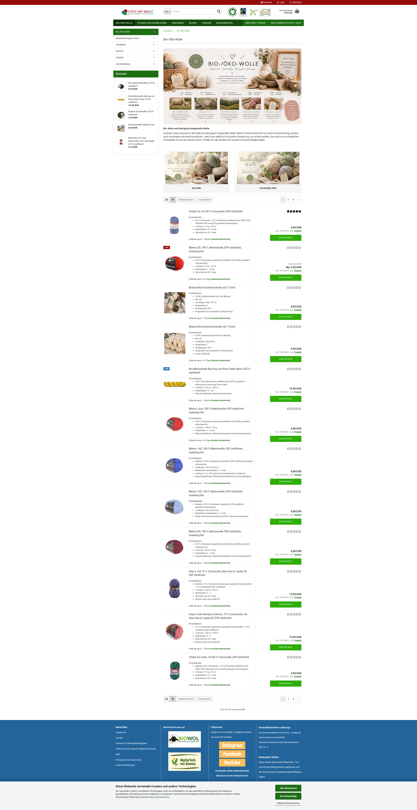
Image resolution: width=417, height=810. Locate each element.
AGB (118, 754)
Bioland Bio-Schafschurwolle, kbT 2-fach (212, 287)
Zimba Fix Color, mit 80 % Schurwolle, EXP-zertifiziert (219, 657)
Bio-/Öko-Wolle (124, 23)
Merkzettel (296, 2)
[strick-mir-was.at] (137, 12)
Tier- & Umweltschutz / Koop (285, 23)
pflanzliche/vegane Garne (152, 23)
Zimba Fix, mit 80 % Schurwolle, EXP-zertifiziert (216, 211)
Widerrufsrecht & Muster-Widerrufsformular (136, 749)
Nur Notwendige (288, 796)
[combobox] (186, 200)
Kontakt (119, 738)
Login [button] (282, 2)
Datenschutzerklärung (158, 797)
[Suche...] (219, 12)
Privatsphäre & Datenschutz (128, 760)
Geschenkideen (224, 23)
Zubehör (206, 23)
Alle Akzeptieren (288, 788)
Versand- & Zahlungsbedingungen (131, 743)
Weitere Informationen (288, 803)
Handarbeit (178, 23)
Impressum (121, 732)
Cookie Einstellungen (125, 765)
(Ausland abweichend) (220, 239)
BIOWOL (193, 23)
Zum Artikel (286, 238)
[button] (266, 2)
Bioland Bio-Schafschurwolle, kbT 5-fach (212, 326)
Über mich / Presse (255, 23)
